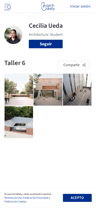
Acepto (77, 198)
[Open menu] (7, 6)
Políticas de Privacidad (35, 198)
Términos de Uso (13, 198)
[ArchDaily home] (48, 6)
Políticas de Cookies (15, 201)
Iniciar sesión (80, 6)
